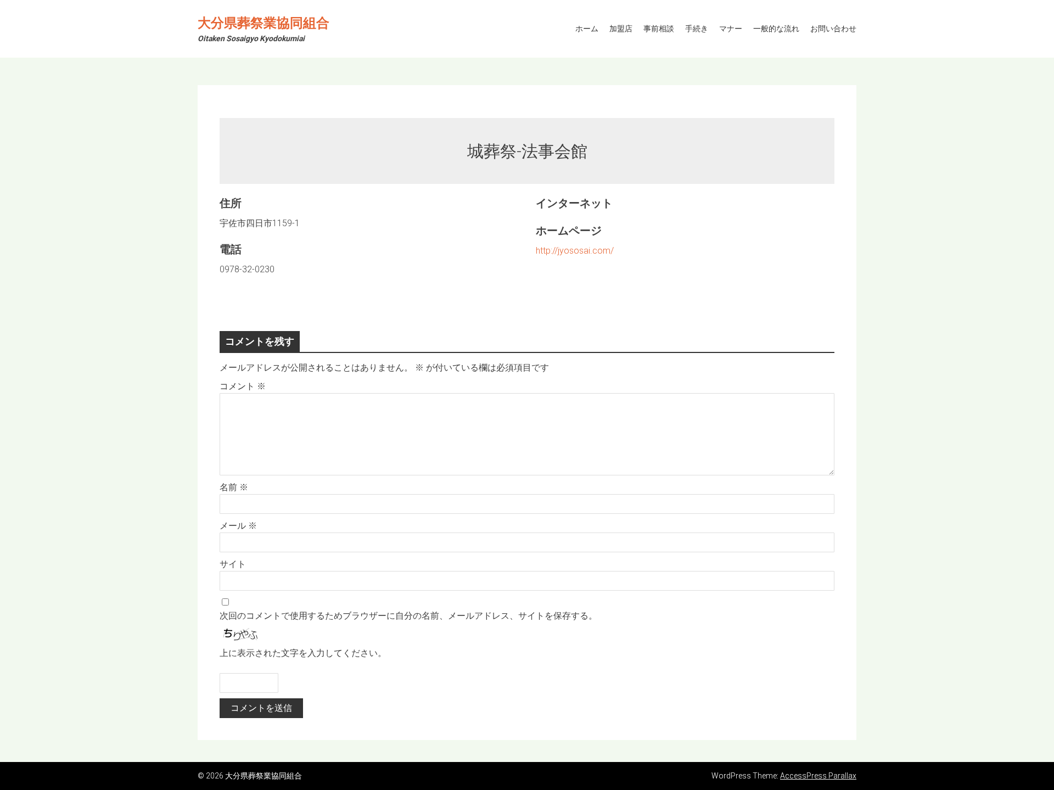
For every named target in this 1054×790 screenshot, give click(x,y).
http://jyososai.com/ (575, 250)
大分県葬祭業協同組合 (263, 23)
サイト (233, 564)
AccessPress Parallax (818, 775)
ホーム (586, 28)
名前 (234, 487)
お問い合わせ (833, 28)
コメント (243, 386)
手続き (696, 28)
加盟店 (620, 28)
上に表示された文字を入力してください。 (303, 653)
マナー (730, 28)
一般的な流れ (776, 28)
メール (238, 525)
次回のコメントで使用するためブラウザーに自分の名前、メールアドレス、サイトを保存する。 (408, 615)
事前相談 (658, 28)
